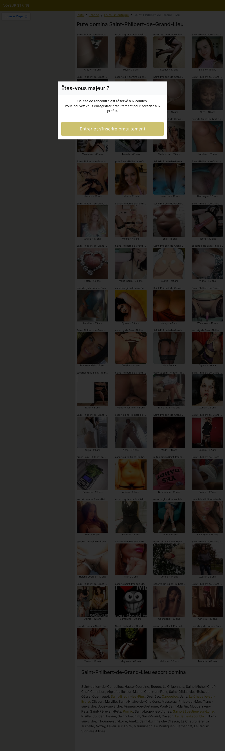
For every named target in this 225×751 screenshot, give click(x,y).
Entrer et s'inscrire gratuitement (112, 129)
